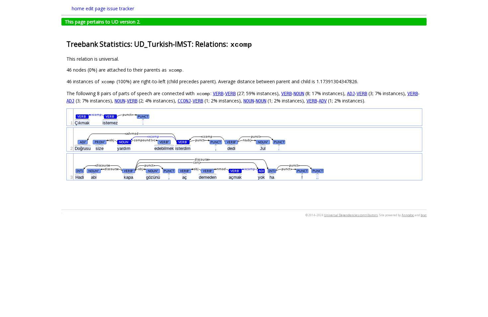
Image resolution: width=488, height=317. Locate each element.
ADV (323, 100)
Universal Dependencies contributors (351, 215)
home (78, 8)
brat (424, 215)
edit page (96, 8)
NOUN (298, 93)
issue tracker (120, 8)
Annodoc (408, 215)
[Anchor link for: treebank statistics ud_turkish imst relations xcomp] (256, 43)
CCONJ (184, 100)
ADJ (351, 93)
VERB (218, 93)
